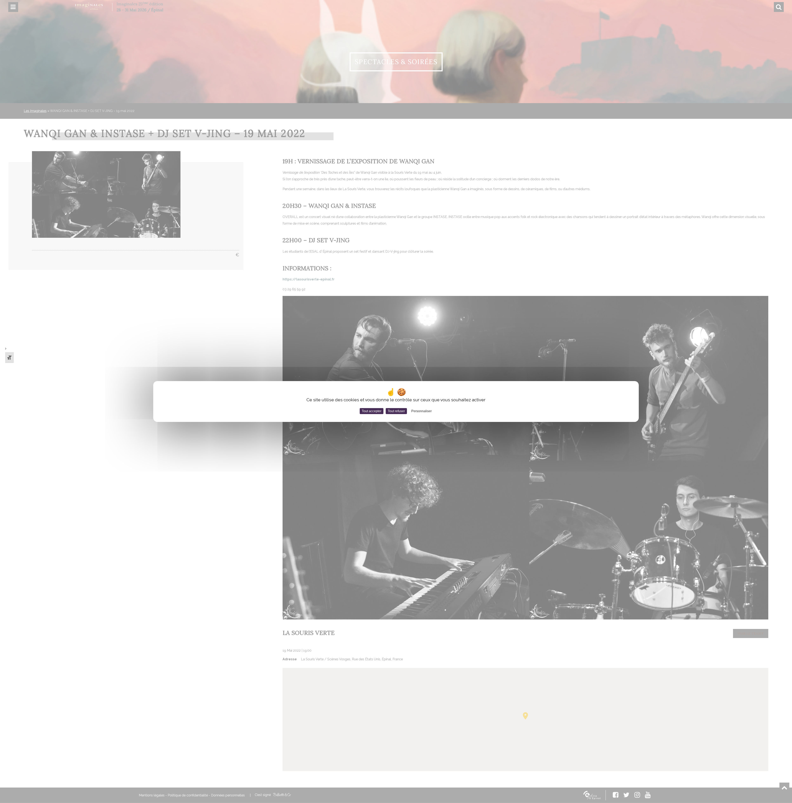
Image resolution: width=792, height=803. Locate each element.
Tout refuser (396, 411)
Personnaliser (421, 411)
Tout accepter (371, 411)
